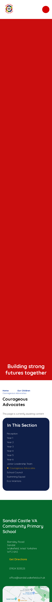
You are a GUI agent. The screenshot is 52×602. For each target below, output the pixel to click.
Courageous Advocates (14, 393)
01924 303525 (17, 568)
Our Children (23, 390)
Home (6, 390)
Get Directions (18, 559)
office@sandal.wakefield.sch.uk (27, 577)
